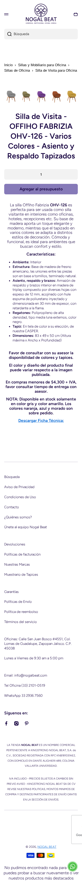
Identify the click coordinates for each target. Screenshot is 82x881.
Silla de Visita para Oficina (56, 70)
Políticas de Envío (18, 601)
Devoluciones (14, 544)
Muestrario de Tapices (21, 574)
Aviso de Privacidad (19, 487)
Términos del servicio (20, 622)
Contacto (11, 507)
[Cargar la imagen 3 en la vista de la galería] (41, 96)
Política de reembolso (21, 612)
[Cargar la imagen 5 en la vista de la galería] (71, 96)
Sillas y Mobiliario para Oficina (42, 65)
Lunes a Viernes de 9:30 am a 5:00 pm (33, 658)
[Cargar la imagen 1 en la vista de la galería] (10, 96)
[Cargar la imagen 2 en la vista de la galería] (25, 96)
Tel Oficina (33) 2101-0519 (24, 685)
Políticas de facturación (22, 554)
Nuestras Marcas (17, 564)
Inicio (8, 65)
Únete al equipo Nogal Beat (25, 527)
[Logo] (41, 14)
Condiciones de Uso (20, 497)
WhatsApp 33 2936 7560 (23, 695)
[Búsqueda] (8, 34)
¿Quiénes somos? (18, 517)
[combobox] (41, 34)
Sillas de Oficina (17, 70)
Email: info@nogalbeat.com (25, 675)
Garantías (11, 592)
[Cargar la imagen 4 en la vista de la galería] (56, 96)
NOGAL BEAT (46, 847)
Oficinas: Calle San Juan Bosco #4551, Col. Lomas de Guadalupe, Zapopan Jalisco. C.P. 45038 (37, 643)
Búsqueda (12, 477)
